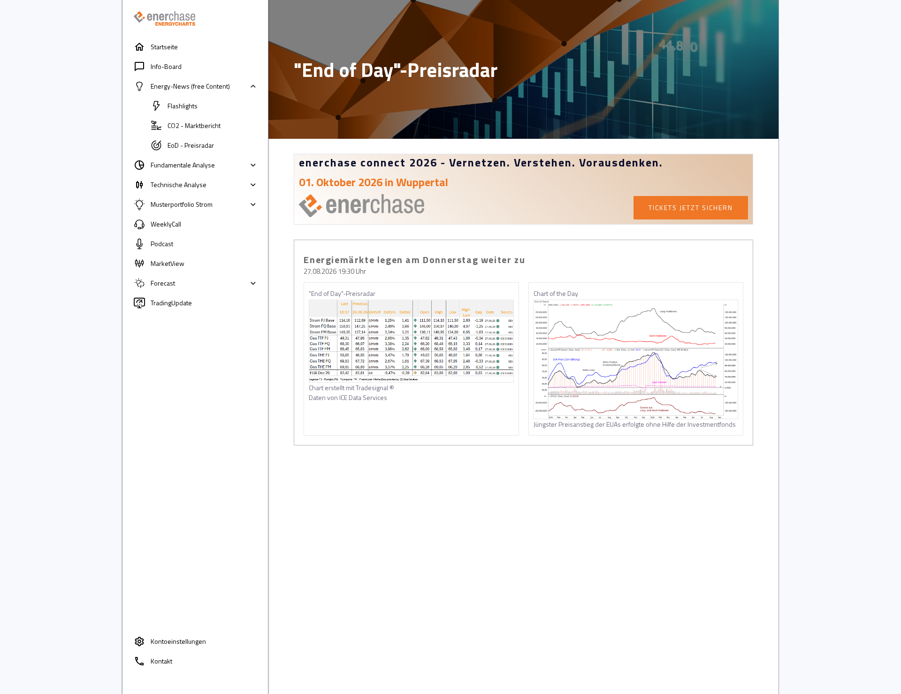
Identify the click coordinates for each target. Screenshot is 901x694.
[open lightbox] (411, 341)
